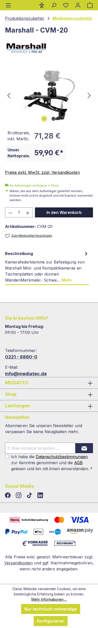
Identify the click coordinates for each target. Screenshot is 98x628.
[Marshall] (49, 48)
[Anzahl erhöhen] (28, 212)
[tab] (47, 267)
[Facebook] (8, 495)
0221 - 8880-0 (21, 356)
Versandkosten (18, 562)
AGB (78, 462)
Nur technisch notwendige (50, 608)
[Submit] (84, 448)
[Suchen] (54, 5)
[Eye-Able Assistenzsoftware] (42, 5)
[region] (49, 95)
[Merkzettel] (66, 5)
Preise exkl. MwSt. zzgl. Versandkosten (42, 172)
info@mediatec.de (26, 373)
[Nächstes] (89, 95)
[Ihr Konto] (78, 5)
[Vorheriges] (9, 95)
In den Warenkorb (64, 212)
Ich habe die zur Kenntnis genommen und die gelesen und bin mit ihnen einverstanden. (51, 462)
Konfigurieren (50, 620)
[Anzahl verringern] (10, 212)
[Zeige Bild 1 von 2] (44, 119)
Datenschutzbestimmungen (62, 456)
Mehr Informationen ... (49, 599)
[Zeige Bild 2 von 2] (54, 119)
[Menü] (8, 5)
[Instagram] (19, 495)
